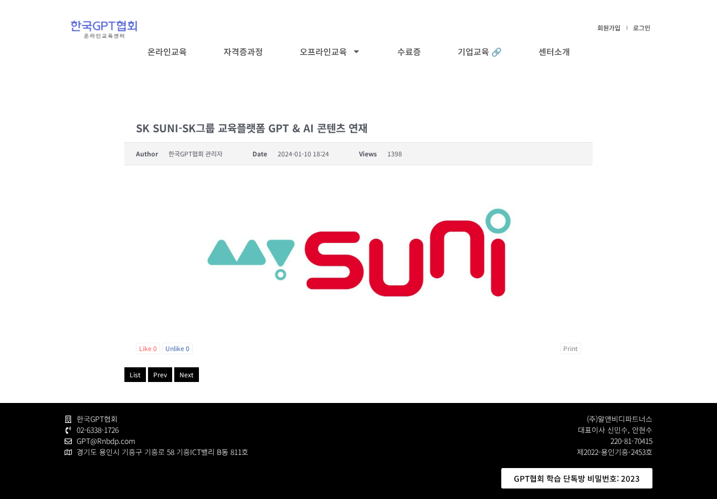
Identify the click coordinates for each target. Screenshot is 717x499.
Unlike (177, 348)
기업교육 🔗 (480, 51)
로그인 (641, 27)
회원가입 (608, 27)
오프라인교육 (323, 51)
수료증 (409, 51)
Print (570, 348)
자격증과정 (243, 51)
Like (148, 348)
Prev (160, 374)
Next (187, 374)
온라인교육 (167, 51)
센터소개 (554, 51)
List (135, 374)
